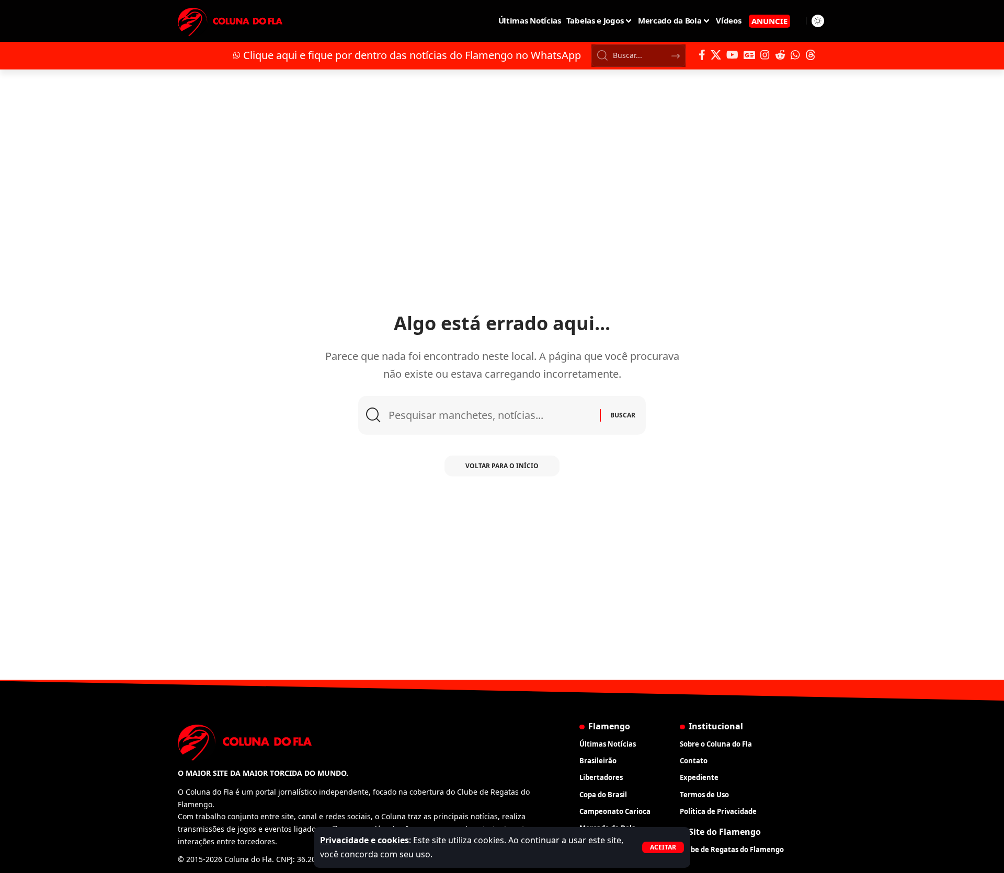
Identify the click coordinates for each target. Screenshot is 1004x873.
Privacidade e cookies (364, 840)
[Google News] (749, 55)
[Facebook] (702, 55)
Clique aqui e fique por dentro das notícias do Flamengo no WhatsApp (412, 55)
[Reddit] (780, 55)
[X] (716, 55)
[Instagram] (765, 55)
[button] (663, 847)
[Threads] (810, 55)
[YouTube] (732, 55)
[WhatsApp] (795, 55)
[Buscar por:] (490, 415)
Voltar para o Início (502, 465)
